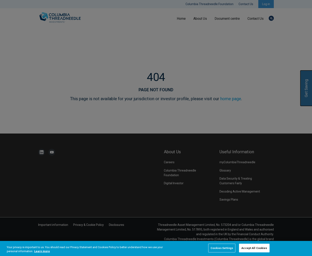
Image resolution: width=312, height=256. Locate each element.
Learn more (42, 251)
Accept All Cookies (254, 248)
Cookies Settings (222, 248)
